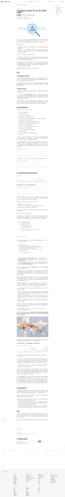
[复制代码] (47, 221)
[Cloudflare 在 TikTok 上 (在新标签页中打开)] (36, 434)
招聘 (14, 489)
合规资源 (27, 488)
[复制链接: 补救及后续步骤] (16, 388)
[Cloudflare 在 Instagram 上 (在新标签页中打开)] (30, 434)
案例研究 (39, 478)
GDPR (27, 491)
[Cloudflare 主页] (5, 1)
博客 (39, 483)
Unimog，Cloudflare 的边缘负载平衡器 (26, 94)
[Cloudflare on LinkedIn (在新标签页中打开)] (26, 434)
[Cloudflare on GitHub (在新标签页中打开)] (31, 434)
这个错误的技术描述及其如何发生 (59, 12)
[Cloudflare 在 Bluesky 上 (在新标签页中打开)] (33, 434)
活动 (39, 482)
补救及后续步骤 (58, 13)
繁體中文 (28, 18)
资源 (34, 1)
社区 (39, 491)
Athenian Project (29, 476)
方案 (14, 475)
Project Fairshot (28, 479)
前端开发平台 (53, 479)
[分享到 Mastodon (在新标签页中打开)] (2, 422)
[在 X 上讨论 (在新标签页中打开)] (4, 420)
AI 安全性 (52, 478)
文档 (39, 488)
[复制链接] (6, 422)
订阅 (39, 441)
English (21, 18)
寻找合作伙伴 (16, 479)
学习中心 (39, 489)
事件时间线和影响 (58, 10)
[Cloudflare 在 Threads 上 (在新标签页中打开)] (35, 434)
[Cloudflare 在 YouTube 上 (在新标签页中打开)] (28, 434)
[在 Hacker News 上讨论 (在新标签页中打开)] (2, 420)
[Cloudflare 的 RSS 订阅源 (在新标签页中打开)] (23, 434)
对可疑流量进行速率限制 (59, 7)
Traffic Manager (31, 100)
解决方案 (30, 1)
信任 (26, 489)
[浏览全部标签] (47, 4)
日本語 (24, 18)
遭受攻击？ (15, 482)
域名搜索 (15, 483)
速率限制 (40, 79)
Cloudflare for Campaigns (30, 478)
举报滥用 (27, 495)
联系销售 (63, 1)
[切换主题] (56, 1)
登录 (59, 1)
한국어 (26, 18)
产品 (26, 1)
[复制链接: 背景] (16, 72)
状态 (39, 479)
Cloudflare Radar (41, 476)
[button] (32, 152)
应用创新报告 (40, 475)
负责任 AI (27, 492)
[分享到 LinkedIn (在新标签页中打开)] (6, 420)
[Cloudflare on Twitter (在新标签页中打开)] (25, 434)
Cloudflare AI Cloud (54, 476)
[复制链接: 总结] (16, 411)
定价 (37, 1)
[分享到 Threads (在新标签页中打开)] (4, 422)
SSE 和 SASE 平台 (54, 475)
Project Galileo (28, 475)
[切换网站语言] (54, 1)
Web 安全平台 (53, 482)
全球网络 (15, 495)
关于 (14, 488)
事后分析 (24, 4)
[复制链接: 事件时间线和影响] (16, 107)
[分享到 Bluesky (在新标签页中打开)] (7, 420)
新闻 (14, 492)
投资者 (15, 491)
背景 (56, 6)
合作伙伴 (15, 478)
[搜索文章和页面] (57, 1)
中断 (21, 4)
